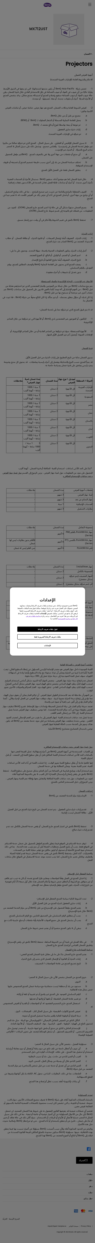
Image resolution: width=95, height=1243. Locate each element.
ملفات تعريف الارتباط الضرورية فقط (47, 637)
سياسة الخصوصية (64, 619)
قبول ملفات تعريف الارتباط (47, 629)
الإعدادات (47, 645)
